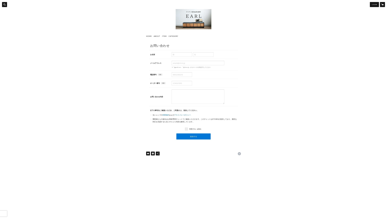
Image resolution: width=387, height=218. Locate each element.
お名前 (152, 54)
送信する (193, 136)
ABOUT (157, 36)
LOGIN (374, 4)
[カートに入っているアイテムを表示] (382, 4)
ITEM (164, 36)
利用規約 (166, 115)
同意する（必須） (195, 129)
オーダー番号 (155, 83)
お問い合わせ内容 (156, 97)
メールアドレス (155, 63)
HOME (149, 36)
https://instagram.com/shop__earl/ (239, 153)
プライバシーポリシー (182, 115)
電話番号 (153, 74)
